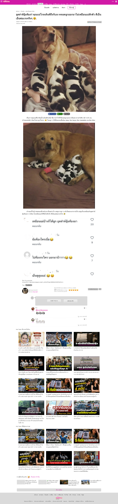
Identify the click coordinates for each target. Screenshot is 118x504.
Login (54, 300)
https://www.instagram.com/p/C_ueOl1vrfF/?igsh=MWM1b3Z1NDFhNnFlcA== (46, 282)
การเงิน (77, 4)
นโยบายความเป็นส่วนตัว (39, 501)
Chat (50, 4)
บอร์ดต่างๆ (56, 7)
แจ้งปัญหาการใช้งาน (80, 501)
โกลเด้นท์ (28, 285)
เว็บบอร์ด (40, 4)
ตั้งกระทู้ (71, 7)
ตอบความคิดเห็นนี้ (83, 316)
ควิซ (67, 4)
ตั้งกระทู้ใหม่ (59, 490)
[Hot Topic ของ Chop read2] (25, 293)
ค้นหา (63, 7)
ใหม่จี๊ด (36, 319)
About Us (65, 501)
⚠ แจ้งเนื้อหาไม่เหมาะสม (93, 289)
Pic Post (63, 4)
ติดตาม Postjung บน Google (95, 22)
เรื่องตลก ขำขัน (35, 477)
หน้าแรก (28, 4)
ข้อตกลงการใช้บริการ (28, 501)
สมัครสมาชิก (70, 301)
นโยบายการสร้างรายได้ (57, 501)
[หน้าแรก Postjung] (6, 1)
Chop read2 (22, 23)
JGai (36, 307)
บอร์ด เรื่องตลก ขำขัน (30, 11)
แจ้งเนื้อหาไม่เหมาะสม (89, 501)
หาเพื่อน (46, 4)
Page (81, 4)
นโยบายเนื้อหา (48, 501)
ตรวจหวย (34, 4)
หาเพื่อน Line (56, 4)
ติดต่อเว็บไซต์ (71, 501)
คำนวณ (72, 4)
